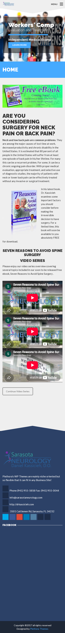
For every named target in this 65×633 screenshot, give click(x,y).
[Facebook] (13, 519)
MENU (54, 4)
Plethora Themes (39, 628)
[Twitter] (5, 519)
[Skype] (41, 519)
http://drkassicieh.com (22, 504)
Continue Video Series (18, 391)
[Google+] (19, 519)
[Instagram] (33, 519)
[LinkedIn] (27, 519)
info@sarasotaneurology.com (26, 497)
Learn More (19, 45)
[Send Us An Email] (47, 519)
